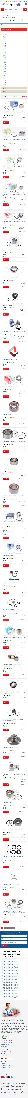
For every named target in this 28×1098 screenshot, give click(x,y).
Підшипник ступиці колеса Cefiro (9, 963)
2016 (4, 48)
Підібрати (4, 945)
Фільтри (25, 96)
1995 (4, 77)
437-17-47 (13, 4)
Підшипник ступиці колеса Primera (10, 985)
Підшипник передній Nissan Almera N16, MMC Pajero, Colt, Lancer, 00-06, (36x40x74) (14, 665)
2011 (4, 39)
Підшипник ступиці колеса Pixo (9, 981)
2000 (4, 57)
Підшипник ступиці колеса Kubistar (10, 967)
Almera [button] (4, 91)
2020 (4, 34)
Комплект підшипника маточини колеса (12, 469)
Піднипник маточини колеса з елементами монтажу (13, 857)
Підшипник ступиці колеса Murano (10, 973)
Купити (6, 122)
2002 (4, 61)
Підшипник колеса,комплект (9, 583)
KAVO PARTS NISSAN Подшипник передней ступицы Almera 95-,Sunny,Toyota (13, 610)
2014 (4, 45)
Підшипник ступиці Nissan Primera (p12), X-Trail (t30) (14, 112)
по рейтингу (4, 96)
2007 (4, 70)
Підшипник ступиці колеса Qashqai (10, 987)
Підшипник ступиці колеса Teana (9, 991)
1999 (4, 84)
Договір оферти (5, 1069)
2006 (4, 68)
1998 (4, 82)
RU (6, 1)
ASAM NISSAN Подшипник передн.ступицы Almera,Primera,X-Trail (13, 720)
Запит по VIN (4, 1046)
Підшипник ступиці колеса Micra (9, 972)
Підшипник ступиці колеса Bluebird (10, 961)
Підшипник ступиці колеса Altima (9, 960)
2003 (4, 63)
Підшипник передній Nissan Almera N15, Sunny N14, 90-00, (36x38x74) (14, 692)
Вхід (26, 1)
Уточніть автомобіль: (4, 25)
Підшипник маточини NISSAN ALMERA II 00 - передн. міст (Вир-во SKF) (13, 304)
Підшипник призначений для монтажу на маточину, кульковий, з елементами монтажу (14, 912)
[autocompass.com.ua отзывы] (6, 1036)
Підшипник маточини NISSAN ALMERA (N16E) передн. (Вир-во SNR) (13, 167)
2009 (4, 73)
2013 (4, 43)
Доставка (14, 1)
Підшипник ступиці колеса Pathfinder (10, 978)
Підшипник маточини (8, 555)
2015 (4, 47)
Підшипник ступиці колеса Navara (10, 975)
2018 (4, 52)
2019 (4, 54)
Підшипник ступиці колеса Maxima (10, 970)
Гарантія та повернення (6, 1067)
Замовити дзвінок (5, 1044)
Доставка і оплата (5, 1065)
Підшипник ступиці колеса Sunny (9, 990)
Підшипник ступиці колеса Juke (9, 966)
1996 (4, 79)
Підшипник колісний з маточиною (11, 747)
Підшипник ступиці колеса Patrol (9, 979)
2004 (4, 64)
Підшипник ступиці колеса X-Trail (9, 997)
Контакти (20, 1)
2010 (4, 38)
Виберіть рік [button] (6, 29)
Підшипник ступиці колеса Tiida (9, 994)
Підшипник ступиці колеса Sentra (9, 988)
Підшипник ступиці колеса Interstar (10, 964)
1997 (4, 80)
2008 (4, 72)
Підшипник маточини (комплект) (10, 277)
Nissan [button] (4, 88)
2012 (4, 41)
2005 (4, 66)
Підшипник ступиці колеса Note (9, 976)
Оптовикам (3, 1071)
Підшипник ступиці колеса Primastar (10, 984)
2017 (4, 50)
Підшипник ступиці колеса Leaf (9, 969)
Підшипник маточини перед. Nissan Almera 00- (14, 441)
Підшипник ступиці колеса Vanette (10, 996)
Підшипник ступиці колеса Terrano (10, 993)
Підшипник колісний (7, 414)
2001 (4, 59)
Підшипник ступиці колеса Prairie (9, 982)
